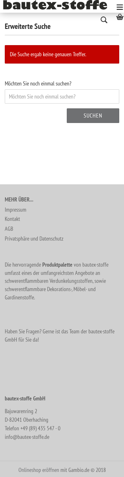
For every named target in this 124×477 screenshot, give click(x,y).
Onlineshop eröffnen (38, 470)
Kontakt (12, 218)
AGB (9, 228)
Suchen (93, 115)
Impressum (15, 209)
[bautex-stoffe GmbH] (57, 5)
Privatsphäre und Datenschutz (34, 238)
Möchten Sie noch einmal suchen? (38, 83)
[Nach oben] (106, 467)
